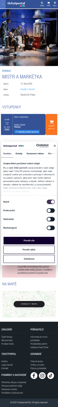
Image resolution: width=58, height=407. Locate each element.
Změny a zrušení (37, 364)
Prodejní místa (7, 343)
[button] (48, 4)
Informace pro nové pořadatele (38, 338)
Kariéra (4, 361)
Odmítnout (29, 259)
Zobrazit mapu (29, 304)
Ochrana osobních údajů (11, 385)
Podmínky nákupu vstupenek (13, 382)
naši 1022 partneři (18, 168)
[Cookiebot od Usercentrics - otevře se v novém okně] (37, 146)
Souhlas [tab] (7, 153)
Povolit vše (29, 240)
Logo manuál (7, 364)
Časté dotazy (6, 336)
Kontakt (4, 368)
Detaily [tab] (19, 153)
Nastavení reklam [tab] (35, 153)
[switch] (51, 210)
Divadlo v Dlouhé (28, 89)
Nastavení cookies (9, 389)
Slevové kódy (7, 340)
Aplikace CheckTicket (39, 347)
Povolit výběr (29, 249)
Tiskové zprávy (36, 361)
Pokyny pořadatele (38, 368)
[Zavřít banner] (55, 146)
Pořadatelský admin (38, 343)
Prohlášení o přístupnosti (12, 392)
